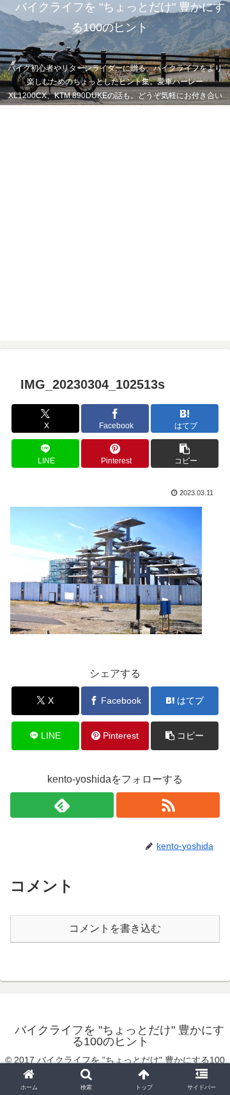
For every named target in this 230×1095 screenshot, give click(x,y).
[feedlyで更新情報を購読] (62, 805)
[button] (185, 453)
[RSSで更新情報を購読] (168, 805)
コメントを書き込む (115, 928)
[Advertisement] (115, 226)
